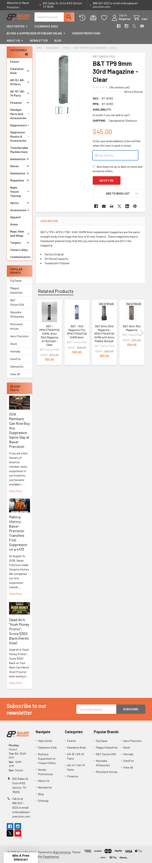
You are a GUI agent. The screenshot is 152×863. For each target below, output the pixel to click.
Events (14, 61)
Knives (14, 166)
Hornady (15, 351)
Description (49, 221)
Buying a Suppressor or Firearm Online (34, 33)
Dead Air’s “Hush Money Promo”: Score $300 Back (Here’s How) (19, 631)
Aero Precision (19, 336)
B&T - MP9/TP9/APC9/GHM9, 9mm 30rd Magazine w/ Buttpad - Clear (49, 335)
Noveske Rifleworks (17, 314)
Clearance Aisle (46, 26)
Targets (15, 242)
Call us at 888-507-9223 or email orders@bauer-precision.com (21, 807)
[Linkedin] (127, 206)
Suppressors (18, 125)
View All (15, 374)
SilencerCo (16, 366)
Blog (57, 40)
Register (125, 19)
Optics (14, 203)
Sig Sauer (16, 280)
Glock (13, 343)
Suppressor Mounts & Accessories (18, 136)
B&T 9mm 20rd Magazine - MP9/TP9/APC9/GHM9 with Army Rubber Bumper (104, 333)
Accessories (18, 210)
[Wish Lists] (105, 18)
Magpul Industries (16, 290)
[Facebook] (118, 26)
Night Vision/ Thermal (15, 191)
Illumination (17, 173)
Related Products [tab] (55, 291)
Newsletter (39, 40)
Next (141, 332)
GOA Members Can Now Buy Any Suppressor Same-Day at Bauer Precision (19, 430)
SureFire (15, 359)
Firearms (16, 102)
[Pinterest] (135, 206)
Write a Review (133, 91)
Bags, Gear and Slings (17, 233)
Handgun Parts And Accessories (18, 114)
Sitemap (43, 800)
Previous (39, 332)
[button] (118, 193)
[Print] (111, 206)
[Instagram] (126, 26)
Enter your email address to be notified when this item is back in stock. (116, 143)
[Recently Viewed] (83, 18)
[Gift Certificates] (94, 18)
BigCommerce (62, 852)
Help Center (15, 26)
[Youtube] (142, 26)
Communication (20, 257)
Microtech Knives (16, 326)
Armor (14, 224)
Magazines (17, 180)
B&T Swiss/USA (17, 302)
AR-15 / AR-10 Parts (17, 82)
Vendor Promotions (86, 33)
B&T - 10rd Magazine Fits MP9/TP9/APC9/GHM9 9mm (77, 331)
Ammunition (17, 159)
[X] (134, 26)
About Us (13, 40)
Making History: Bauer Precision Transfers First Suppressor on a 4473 (18, 533)
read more (15, 491)
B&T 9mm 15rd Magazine (132, 328)
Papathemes (51, 856)
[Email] (103, 206)
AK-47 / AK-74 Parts (17, 93)
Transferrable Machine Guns (19, 150)
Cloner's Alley (19, 249)
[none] (63, 80)
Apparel (15, 217)
